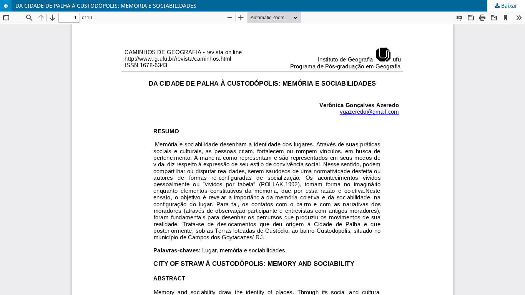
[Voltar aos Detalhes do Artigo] (6, 6)
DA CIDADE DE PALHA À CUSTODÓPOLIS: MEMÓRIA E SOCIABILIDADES (105, 5)
